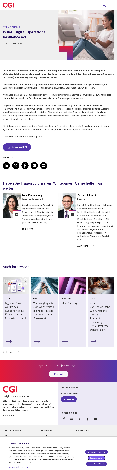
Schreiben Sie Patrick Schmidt (72, 214)
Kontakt (58, 374)
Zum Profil (28, 228)
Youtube (95, 419)
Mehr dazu (8, 352)
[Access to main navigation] (112, 5)
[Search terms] (104, 5)
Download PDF (19, 147)
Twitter (79, 419)
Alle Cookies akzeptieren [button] (96, 452)
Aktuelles (45, 435)
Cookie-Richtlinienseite (19, 467)
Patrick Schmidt (86, 195)
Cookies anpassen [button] (96, 458)
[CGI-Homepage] (8, 5)
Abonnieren (69, 399)
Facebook (87, 419)
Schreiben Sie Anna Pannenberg (16, 214)
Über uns (9, 435)
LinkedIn (71, 419)
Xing (64, 419)
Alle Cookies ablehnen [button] (96, 464)
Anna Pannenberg (32, 195)
